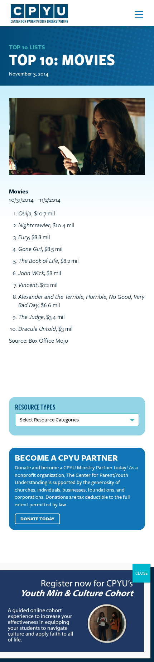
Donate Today (37, 518)
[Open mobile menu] (139, 14)
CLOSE (141, 573)
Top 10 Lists (27, 47)
